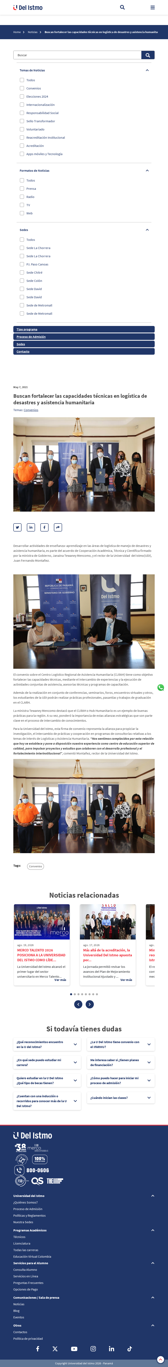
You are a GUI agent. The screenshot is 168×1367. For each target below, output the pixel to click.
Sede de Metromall (39, 305)
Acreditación (35, 146)
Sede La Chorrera (38, 248)
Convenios (33, 88)
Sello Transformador (40, 121)
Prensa (31, 188)
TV (28, 205)
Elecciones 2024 (37, 96)
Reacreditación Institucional (45, 137)
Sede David (34, 289)
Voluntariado (35, 129)
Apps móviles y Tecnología (44, 154)
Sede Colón (34, 281)
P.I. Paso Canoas (37, 264)
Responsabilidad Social (42, 113)
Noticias (33, 32)
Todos (30, 80)
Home (17, 32)
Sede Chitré (34, 272)
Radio (30, 197)
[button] (78, 1004)
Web (29, 213)
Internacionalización (40, 105)
